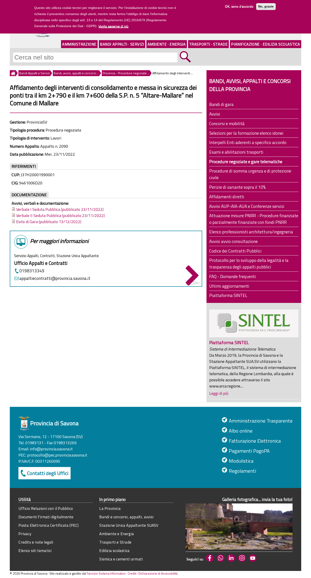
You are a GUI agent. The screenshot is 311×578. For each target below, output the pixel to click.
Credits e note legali (35, 542)
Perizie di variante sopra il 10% (237, 187)
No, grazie (266, 6)
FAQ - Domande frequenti (232, 276)
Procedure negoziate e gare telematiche (245, 161)
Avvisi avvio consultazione (233, 241)
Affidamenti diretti (226, 196)
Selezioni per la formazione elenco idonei (246, 133)
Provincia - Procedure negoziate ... (126, 73)
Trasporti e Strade (115, 542)
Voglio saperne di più (113, 26)
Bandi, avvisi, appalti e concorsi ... (76, 73)
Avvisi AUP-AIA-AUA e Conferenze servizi (246, 206)
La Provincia (109, 508)
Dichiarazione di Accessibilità (158, 573)
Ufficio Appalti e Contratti (40, 263)
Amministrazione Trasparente (261, 421)
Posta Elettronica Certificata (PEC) (48, 525)
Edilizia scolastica (114, 550)
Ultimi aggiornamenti (229, 286)
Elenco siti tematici (34, 550)
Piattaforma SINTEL (228, 295)
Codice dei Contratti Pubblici (235, 251)
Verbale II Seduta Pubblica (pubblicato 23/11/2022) (60, 215)
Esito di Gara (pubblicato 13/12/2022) (48, 222)
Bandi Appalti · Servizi (122, 44)
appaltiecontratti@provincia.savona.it (54, 278)
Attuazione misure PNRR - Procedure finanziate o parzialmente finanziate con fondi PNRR (253, 218)
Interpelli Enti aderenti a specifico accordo (247, 142)
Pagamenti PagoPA (249, 451)
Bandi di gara (221, 104)
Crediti (132, 573)
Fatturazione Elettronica (255, 441)
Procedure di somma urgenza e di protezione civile (250, 174)
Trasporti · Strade (208, 44)
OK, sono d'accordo (239, 6)
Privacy (24, 534)
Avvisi (214, 114)
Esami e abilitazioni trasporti (236, 152)
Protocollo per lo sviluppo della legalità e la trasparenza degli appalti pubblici (248, 263)
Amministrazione (79, 44)
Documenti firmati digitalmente (45, 517)
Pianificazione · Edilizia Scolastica (265, 44)
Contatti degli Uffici (47, 473)
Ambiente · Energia (167, 44)
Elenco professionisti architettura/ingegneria (251, 231)
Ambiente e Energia (116, 534)
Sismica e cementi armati (121, 559)
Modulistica (241, 461)
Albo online (240, 431)
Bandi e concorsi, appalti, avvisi (126, 517)
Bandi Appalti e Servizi (34, 73)
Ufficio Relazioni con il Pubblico (45, 508)
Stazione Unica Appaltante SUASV (128, 525)
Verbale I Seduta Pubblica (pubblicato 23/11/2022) (60, 209)
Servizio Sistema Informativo (106, 573)
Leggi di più (218, 393)
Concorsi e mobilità (227, 123)
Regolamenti (242, 471)
